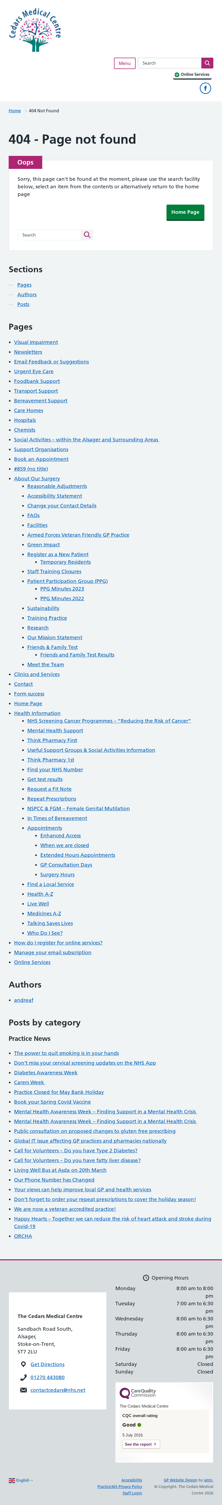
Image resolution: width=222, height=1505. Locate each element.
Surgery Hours (57, 874)
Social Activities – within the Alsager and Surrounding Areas (86, 440)
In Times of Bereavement (57, 818)
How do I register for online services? (58, 943)
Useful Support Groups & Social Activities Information (91, 750)
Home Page (185, 212)
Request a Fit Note (49, 789)
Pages (24, 285)
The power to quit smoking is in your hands (66, 1053)
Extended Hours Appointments (77, 855)
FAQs (33, 515)
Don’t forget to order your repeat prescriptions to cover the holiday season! (105, 1199)
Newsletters (28, 352)
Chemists (24, 430)
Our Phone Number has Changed (54, 1180)
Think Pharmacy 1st (50, 760)
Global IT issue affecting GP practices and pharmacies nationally (90, 1141)
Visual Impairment (36, 342)
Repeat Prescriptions (51, 799)
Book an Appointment (41, 459)
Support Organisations (41, 449)
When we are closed (64, 845)
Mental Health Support (55, 730)
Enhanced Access (60, 835)
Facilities (37, 525)
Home (15, 110)
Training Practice (47, 618)
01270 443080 (48, 1377)
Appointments (44, 828)
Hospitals (25, 420)
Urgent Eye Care (34, 371)
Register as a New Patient (58, 554)
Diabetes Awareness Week (46, 1073)
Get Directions (47, 1364)
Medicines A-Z (44, 913)
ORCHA (23, 1236)
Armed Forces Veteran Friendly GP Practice (78, 535)
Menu (125, 63)
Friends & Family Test (52, 647)
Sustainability (43, 608)
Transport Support (36, 391)
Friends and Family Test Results (77, 655)
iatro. (208, 1480)
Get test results (45, 779)
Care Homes (28, 410)
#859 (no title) (31, 469)
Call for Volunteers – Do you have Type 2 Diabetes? (76, 1150)
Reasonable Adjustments (57, 486)
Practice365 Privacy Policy (119, 1486)
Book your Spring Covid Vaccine (52, 1102)
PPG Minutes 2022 (62, 598)
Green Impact (43, 545)
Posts (23, 304)
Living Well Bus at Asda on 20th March (60, 1170)
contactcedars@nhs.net (58, 1390)
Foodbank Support (37, 381)
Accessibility (131, 1480)
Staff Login (132, 1493)
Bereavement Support (40, 401)
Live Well (38, 904)
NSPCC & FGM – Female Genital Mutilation (78, 808)
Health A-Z (40, 894)
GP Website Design (180, 1480)
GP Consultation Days (66, 865)
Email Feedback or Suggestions (51, 362)
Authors (27, 294)
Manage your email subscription (53, 952)
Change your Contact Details (61, 506)
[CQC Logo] (138, 1398)
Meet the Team (45, 664)
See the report (138, 1444)
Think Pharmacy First (52, 740)
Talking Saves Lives (50, 923)
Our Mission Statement (54, 637)
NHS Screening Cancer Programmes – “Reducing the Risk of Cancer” (109, 721)
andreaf (23, 1000)
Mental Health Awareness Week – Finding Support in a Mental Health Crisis (105, 1112)
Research (38, 628)
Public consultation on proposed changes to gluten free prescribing (95, 1131)
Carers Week (29, 1082)
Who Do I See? (45, 933)
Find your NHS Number (55, 769)
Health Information (37, 713)
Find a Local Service (50, 884)
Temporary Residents (65, 562)
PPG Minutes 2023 (62, 589)
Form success (29, 694)
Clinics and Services (37, 674)
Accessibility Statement (54, 496)
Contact (23, 684)
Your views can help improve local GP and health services (82, 1189)
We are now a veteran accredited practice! (65, 1209)
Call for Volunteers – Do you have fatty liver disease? (77, 1160)
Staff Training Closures (54, 571)
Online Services (32, 962)
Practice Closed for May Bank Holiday (59, 1092)
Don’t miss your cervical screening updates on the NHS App (85, 1063)
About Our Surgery (37, 479)
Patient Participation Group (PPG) (67, 581)
